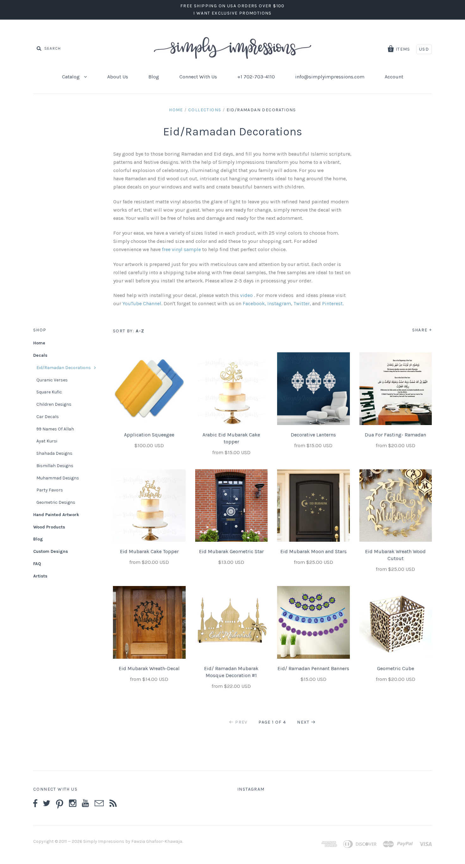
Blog (153, 77)
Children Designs (53, 404)
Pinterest (332, 303)
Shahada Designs (54, 453)
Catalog (71, 77)
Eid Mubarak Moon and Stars (313, 551)
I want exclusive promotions (232, 13)
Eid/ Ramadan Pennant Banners (313, 668)
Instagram (279, 303)
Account (394, 77)
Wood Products (49, 527)
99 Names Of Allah (55, 429)
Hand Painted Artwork (56, 514)
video (247, 295)
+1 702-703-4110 (256, 77)
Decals (40, 355)
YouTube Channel (141, 303)
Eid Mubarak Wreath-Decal (149, 668)
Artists (40, 576)
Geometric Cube (395, 668)
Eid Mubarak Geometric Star (231, 551)
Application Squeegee (149, 435)
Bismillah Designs (54, 465)
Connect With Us (198, 77)
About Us (117, 77)
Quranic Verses (52, 380)
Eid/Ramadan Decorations (63, 367)
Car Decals (47, 416)
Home (176, 110)
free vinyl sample (181, 249)
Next (303, 722)
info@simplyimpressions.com (329, 77)
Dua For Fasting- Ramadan (395, 435)
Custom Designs (50, 551)
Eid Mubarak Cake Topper (149, 551)
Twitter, (302, 303)
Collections (204, 110)
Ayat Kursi (46, 441)
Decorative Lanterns (313, 435)
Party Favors (49, 490)
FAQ (37, 563)
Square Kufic (49, 392)
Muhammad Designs (57, 478)
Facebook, (254, 303)
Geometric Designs (55, 502)
